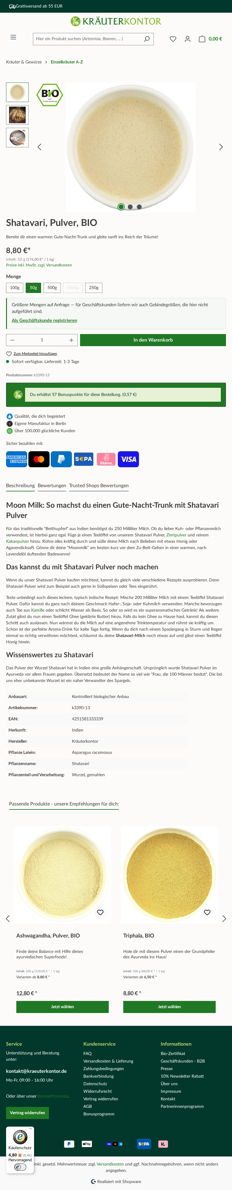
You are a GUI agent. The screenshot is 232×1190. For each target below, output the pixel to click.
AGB (87, 1107)
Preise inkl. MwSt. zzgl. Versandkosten (39, 265)
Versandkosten (110, 1164)
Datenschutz (95, 1084)
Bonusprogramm (98, 1114)
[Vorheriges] (39, 147)
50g (33, 288)
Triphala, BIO (138, 936)
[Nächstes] (221, 147)
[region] (116, 147)
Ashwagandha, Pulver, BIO (48, 936)
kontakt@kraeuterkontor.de (36, 1071)
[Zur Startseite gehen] (116, 21)
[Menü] (13, 37)
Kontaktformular (53, 1096)
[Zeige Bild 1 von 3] (121, 206)
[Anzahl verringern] (12, 340)
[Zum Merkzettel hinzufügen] (100, 913)
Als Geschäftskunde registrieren (44, 320)
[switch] (20, 1167)
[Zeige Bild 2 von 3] (130, 206)
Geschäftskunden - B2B (183, 1061)
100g (14, 288)
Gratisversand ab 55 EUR (39, 6)
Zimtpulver (177, 535)
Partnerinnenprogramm (182, 1107)
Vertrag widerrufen (27, 1113)
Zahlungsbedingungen (103, 1069)
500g (52, 288)
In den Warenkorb (153, 340)
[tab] (20, 486)
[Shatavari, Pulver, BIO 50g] (130, 147)
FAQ (87, 1054)
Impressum (171, 1091)
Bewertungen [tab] (52, 485)
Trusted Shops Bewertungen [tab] (99, 485)
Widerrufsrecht (97, 1091)
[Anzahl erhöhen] (71, 340)
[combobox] (86, 39)
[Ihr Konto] (187, 39)
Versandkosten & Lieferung (108, 1061)
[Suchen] (147, 39)
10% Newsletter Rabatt (182, 1076)
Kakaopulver (18, 541)
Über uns (169, 1084)
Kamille (38, 610)
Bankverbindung (98, 1076)
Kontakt (168, 1099)
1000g (75, 289)
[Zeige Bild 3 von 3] (139, 206)
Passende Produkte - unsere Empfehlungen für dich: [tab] (64, 804)
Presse (166, 1069)
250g (93, 288)
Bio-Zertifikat (173, 1054)
